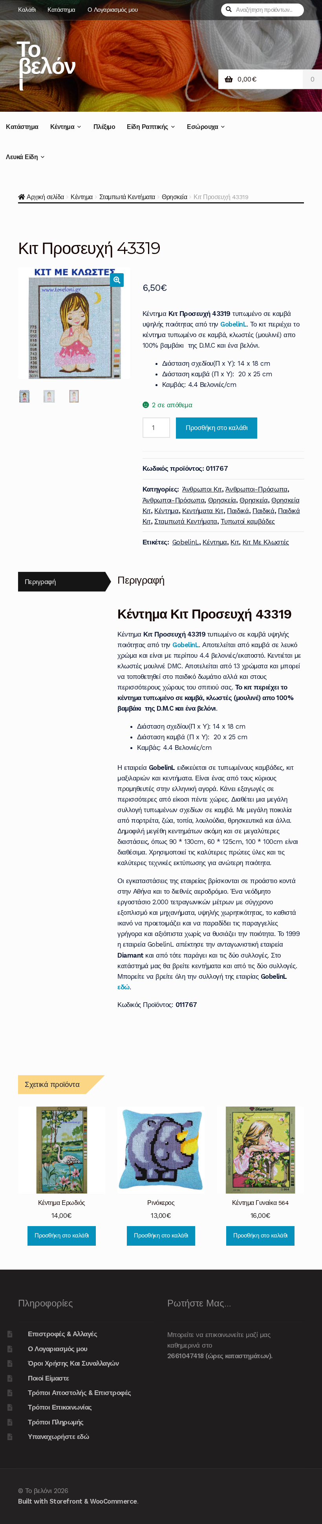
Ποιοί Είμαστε (48, 1378)
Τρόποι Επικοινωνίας (60, 1407)
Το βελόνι (45, 65)
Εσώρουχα (202, 127)
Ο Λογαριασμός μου (113, 9)
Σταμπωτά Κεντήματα (127, 197)
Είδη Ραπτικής (147, 127)
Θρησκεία (174, 197)
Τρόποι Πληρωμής (56, 1422)
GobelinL (185, 542)
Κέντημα (62, 127)
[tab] (61, 582)
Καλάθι (26, 9)
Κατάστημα (61, 9)
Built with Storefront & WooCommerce (77, 1501)
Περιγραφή (40, 582)
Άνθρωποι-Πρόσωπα (256, 489)
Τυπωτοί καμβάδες (248, 521)
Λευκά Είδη (22, 157)
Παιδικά (238, 511)
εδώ (123, 987)
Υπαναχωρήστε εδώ (58, 1437)
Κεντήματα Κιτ (202, 511)
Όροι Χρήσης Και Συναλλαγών (73, 1363)
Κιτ (235, 542)
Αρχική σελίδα (45, 197)
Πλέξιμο (104, 127)
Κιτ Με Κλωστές (266, 542)
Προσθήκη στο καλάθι (216, 428)
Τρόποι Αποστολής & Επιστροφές (79, 1393)
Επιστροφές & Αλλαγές (62, 1334)
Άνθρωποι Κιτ (202, 489)
